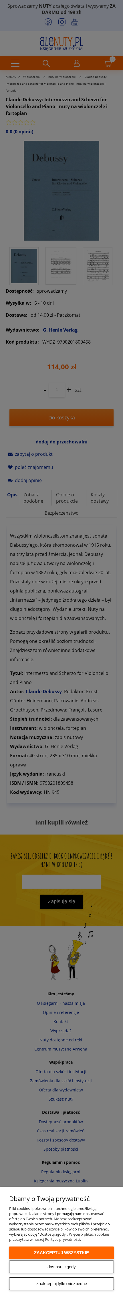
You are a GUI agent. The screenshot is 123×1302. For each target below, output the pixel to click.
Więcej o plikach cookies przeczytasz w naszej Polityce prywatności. (59, 1237)
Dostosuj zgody (61, 1266)
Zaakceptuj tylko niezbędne (61, 1283)
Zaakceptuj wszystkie (61, 1252)
